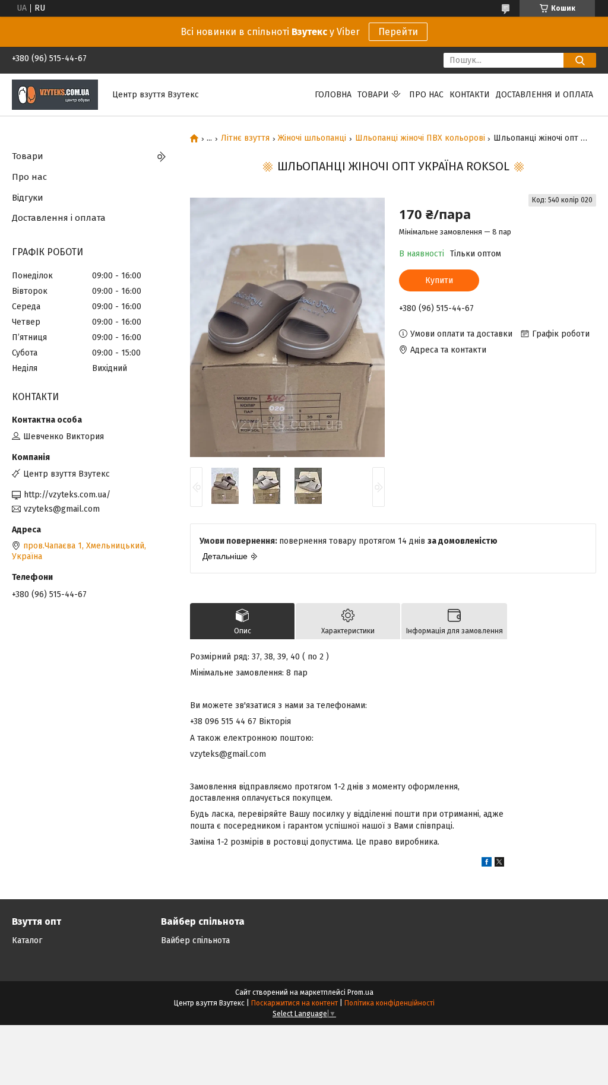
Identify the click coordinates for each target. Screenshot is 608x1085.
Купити (439, 280)
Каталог (27, 940)
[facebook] (487, 864)
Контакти (469, 95)
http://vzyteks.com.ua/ (67, 495)
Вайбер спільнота (195, 940)
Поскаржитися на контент (294, 1003)
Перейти (398, 31)
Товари (373, 95)
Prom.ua (360, 992)
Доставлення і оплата (59, 217)
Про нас (426, 95)
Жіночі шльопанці (312, 138)
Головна (333, 95)
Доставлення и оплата (544, 95)
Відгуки (27, 197)
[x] (499, 864)
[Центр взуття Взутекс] (55, 94)
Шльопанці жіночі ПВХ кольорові (420, 138)
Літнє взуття (245, 138)
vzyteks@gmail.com (62, 509)
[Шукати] (579, 60)
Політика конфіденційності (389, 1003)
